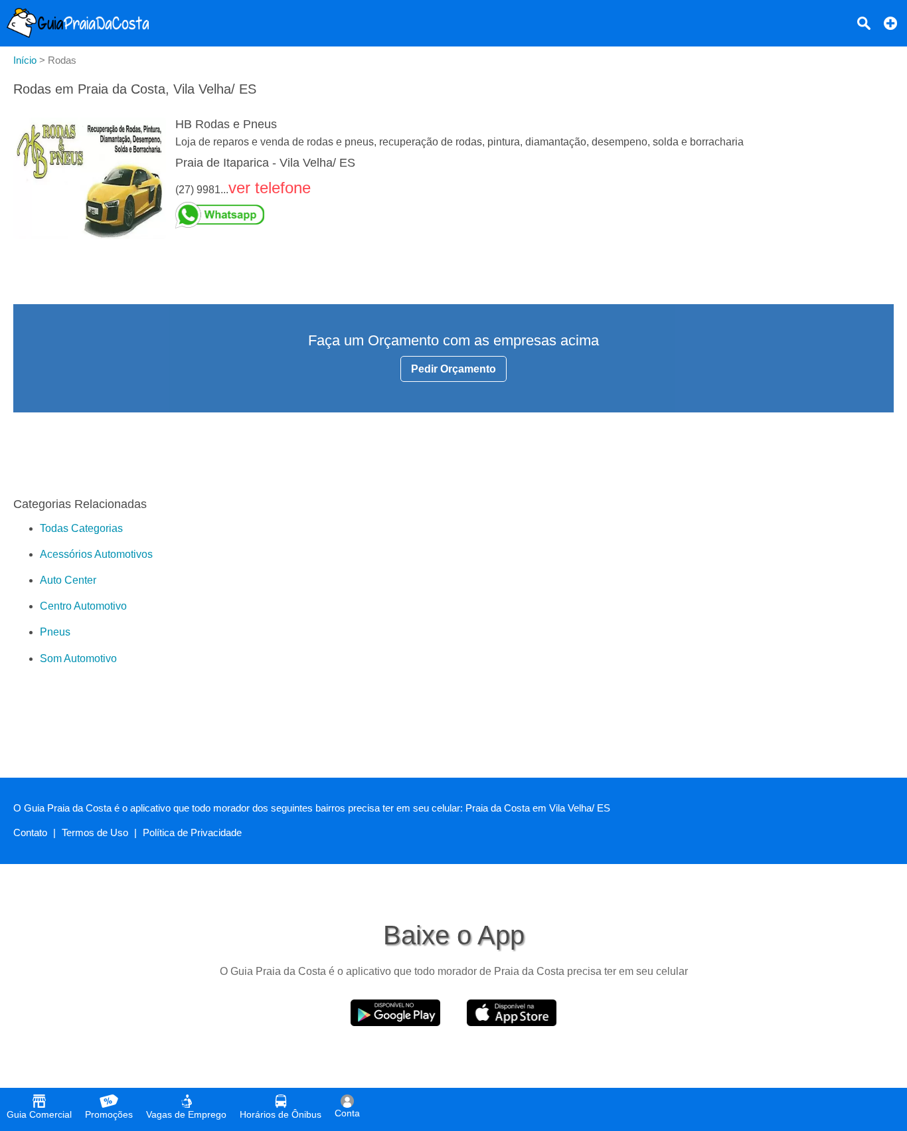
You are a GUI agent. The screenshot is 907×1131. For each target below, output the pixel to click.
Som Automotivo (78, 658)
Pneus (55, 632)
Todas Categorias (81, 528)
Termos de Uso (95, 832)
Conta (347, 1113)
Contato (30, 832)
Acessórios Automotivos (96, 554)
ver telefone (269, 188)
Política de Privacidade (192, 832)
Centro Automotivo (83, 606)
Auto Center (68, 580)
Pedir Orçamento (453, 369)
